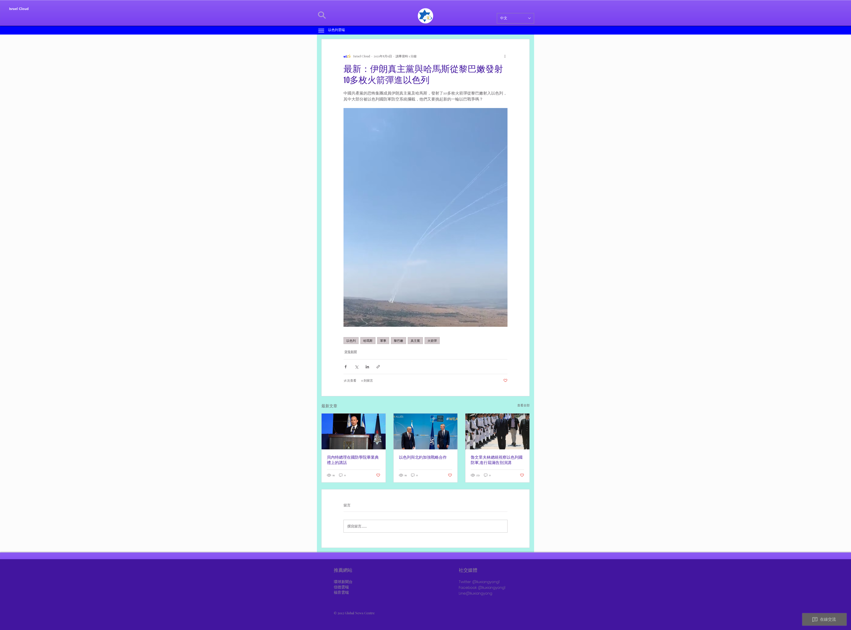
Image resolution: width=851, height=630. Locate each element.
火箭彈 (432, 340)
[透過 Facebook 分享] (346, 367)
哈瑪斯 (368, 340)
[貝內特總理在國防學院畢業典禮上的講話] (354, 431)
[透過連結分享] (378, 367)
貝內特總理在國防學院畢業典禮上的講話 (353, 460)
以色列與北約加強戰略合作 (423, 457)
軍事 (383, 340)
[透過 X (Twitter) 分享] (356, 367)
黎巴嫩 (398, 340)
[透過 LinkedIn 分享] (367, 367)
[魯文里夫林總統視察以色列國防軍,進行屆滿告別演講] (497, 431)
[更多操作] (504, 56)
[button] (321, 30)
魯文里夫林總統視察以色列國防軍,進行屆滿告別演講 (497, 460)
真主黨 (415, 340)
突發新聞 (350, 352)
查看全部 (523, 405)
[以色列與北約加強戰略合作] (426, 431)
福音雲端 (341, 593)
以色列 (351, 340)
